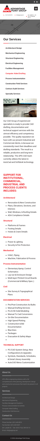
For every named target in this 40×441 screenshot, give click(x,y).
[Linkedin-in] (37, 2)
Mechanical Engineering (15, 53)
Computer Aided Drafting (15, 73)
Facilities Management (15, 68)
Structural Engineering (14, 58)
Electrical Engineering (14, 63)
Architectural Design (14, 48)
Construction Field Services (16, 84)
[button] (36, 8)
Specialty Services (13, 94)
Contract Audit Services (15, 89)
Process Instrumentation (15, 79)
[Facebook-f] (34, 2)
